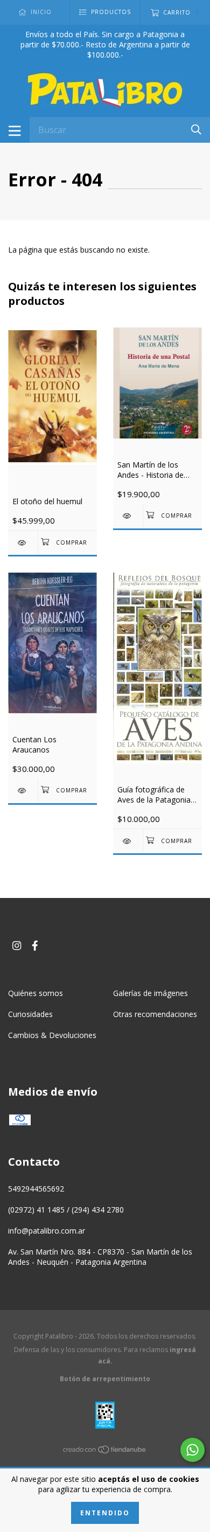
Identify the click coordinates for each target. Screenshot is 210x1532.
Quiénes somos (35, 993)
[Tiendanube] (105, 1451)
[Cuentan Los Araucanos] (23, 790)
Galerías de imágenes (150, 993)
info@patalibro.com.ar (46, 1230)
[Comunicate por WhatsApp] (192, 1450)
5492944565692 (36, 1188)
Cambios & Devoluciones (52, 1035)
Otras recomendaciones (155, 1014)
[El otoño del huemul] (23, 543)
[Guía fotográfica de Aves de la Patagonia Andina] (128, 841)
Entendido (105, 1512)
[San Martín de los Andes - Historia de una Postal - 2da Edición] (128, 516)
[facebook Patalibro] (35, 945)
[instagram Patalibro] (16, 945)
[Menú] (15, 130)
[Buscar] (196, 129)
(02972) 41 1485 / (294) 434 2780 (66, 1209)
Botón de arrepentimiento (105, 1378)
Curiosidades (30, 1014)
